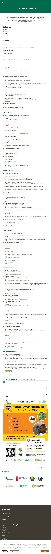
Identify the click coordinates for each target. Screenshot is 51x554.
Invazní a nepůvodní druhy (7, 513)
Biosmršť (32, 47)
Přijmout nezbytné (14, 551)
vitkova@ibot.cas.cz (27, 80)
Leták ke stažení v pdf (43, 467)
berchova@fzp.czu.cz (22, 237)
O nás (4, 535)
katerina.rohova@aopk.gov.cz (24, 280)
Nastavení (4, 551)
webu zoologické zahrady (17, 274)
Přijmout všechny (45, 551)
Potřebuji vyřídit (5, 529)
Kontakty (4, 519)
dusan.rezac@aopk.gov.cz (23, 299)
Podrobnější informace (8, 370)
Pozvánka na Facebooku (8, 371)
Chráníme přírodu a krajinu (7, 530)
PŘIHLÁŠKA (32, 143)
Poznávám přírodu (5, 527)
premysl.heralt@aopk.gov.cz (24, 133)
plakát (6, 201)
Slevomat (12, 108)
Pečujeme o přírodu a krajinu (7, 532)
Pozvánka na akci (7, 101)
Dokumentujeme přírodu (6, 533)
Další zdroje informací (6, 516)
